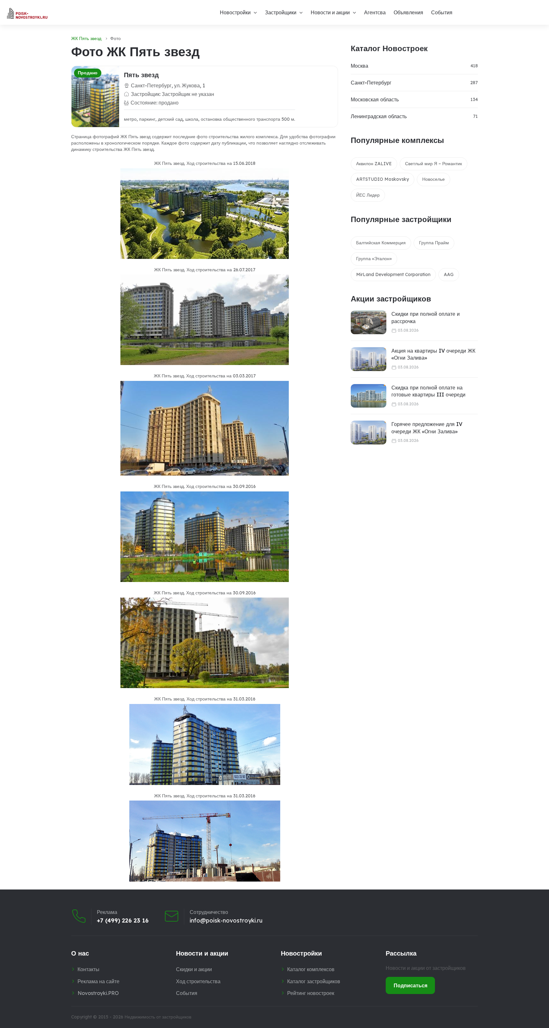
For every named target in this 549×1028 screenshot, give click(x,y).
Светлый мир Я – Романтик (433, 163)
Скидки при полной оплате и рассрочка (425, 317)
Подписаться (410, 985)
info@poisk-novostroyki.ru (226, 920)
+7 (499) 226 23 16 (123, 920)
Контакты (88, 969)
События (441, 12)
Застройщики (280, 12)
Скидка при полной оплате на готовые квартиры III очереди (428, 391)
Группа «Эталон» (374, 258)
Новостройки (235, 12)
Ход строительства (198, 981)
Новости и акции (330, 12)
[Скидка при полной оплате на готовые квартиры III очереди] (368, 396)
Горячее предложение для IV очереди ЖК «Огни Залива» (426, 427)
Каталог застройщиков (313, 981)
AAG (449, 274)
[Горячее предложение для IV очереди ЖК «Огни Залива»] (368, 432)
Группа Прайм (434, 243)
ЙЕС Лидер (368, 195)
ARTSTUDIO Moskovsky (382, 179)
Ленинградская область (379, 116)
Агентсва (375, 12)
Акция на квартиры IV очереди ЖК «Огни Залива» (433, 354)
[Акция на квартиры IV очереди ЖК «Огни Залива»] (368, 359)
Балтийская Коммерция (381, 243)
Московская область (375, 99)
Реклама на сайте (98, 981)
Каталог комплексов (311, 969)
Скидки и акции (194, 969)
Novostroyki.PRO (98, 993)
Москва (359, 66)
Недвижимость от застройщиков (158, 1017)
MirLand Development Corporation (393, 274)
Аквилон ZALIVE (374, 163)
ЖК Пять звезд (86, 38)
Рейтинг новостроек (310, 993)
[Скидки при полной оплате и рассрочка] (368, 322)
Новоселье (433, 179)
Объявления (408, 12)
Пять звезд (141, 75)
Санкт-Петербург (371, 82)
